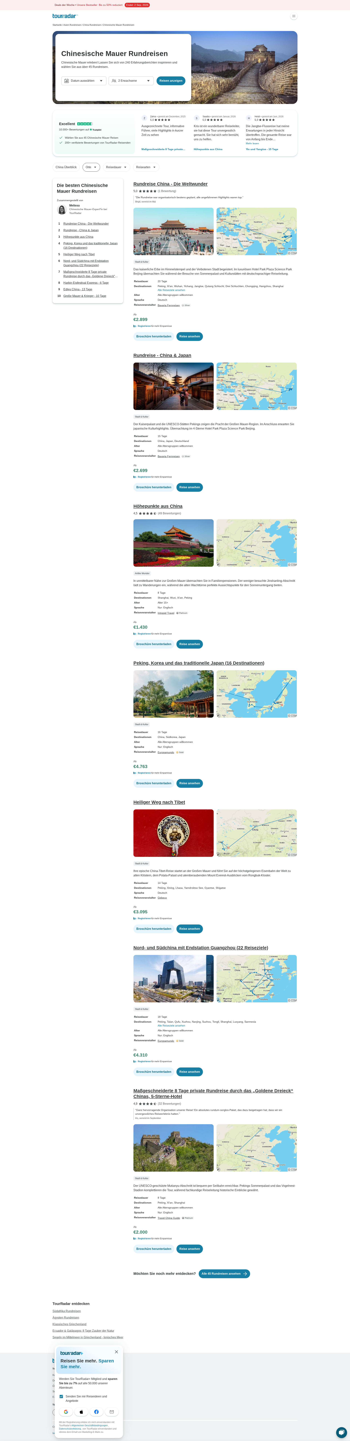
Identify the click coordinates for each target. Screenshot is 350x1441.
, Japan (168, 441)
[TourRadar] (65, 16)
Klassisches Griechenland (69, 1324)
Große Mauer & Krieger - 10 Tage (84, 295)
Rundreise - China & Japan (81, 230)
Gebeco (162, 897)
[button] (215, 326)
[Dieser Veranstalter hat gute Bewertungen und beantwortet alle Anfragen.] (186, 305)
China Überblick (66, 167)
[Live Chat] (341, 1432)
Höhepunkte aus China (208, 149)
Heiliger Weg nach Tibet (79, 254)
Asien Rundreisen (72, 25)
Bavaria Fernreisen (169, 305)
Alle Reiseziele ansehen (171, 290)
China (161, 441)
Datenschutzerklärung (70, 1429)
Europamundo (166, 752)
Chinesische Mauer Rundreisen (118, 25)
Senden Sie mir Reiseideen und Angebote (86, 1398)
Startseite (57, 25)
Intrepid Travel (166, 613)
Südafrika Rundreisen (66, 1311)
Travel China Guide (169, 1217)
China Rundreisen (92, 25)
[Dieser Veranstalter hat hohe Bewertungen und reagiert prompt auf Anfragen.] (181, 752)
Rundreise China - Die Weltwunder (86, 223)
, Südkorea (170, 737)
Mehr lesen (252, 143)
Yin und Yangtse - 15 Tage (262, 149)
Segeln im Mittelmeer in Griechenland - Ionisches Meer (87, 1337)
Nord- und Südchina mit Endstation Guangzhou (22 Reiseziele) (86, 263)
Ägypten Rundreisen (65, 1317)
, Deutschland (181, 441)
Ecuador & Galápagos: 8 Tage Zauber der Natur (83, 1330)
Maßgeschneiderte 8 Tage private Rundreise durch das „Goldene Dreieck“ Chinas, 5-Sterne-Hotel (162, 149)
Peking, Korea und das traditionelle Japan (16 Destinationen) (90, 245)
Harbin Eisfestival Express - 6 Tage (86, 282)
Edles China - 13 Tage (77, 289)
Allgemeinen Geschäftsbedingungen (89, 1425)
